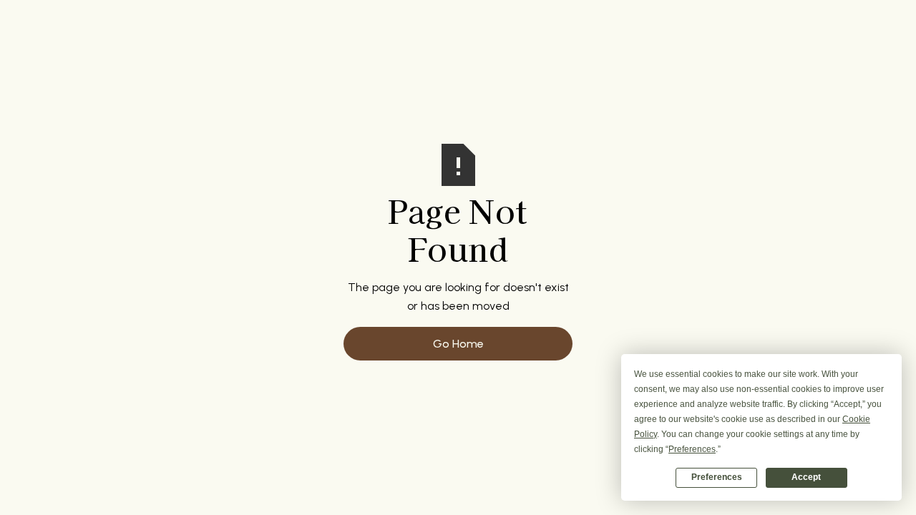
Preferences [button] (692, 449)
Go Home (458, 343)
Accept (806, 477)
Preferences (716, 477)
